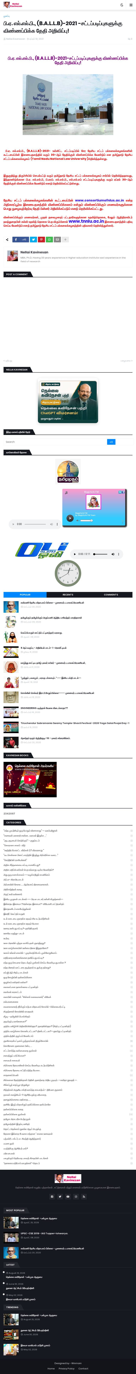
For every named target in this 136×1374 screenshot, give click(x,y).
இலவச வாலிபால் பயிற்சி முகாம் (20, 1299)
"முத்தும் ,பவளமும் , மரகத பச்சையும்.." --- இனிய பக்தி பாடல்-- (51, 678)
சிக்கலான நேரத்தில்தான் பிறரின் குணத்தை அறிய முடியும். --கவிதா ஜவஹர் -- (68, 1080)
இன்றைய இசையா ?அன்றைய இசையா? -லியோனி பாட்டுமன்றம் (68, 904)
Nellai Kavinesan (34, 252)
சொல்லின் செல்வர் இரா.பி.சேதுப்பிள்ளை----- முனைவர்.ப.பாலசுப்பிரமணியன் (57, 693)
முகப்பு (7, 16)
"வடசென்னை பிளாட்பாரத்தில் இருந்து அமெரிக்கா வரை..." (68, 855)
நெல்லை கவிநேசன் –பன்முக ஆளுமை (39, 1218)
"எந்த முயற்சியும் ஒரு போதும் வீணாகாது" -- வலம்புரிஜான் (68, 830)
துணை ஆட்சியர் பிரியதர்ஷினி (20, 1288)
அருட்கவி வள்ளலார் (68, 894)
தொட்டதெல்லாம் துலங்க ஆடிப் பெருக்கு (68, 1129)
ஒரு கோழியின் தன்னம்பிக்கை (68, 977)
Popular (25, 594)
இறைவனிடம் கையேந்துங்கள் (68, 909)
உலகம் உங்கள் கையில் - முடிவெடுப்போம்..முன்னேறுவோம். (68, 953)
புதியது (8, 360)
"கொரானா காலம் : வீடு (68, 845)
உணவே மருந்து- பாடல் (68, 933)
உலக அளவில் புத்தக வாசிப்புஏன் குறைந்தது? (68, 943)
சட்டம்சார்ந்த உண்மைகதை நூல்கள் (68, 1050)
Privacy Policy (66, 1368)
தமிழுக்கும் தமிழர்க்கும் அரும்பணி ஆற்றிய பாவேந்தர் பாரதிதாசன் (51, 617)
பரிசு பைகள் (68, 1153)
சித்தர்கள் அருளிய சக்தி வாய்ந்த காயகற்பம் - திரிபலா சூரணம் (68, 1090)
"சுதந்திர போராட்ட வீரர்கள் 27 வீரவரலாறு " (68, 850)
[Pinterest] (41, 239)
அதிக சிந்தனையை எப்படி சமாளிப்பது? (68, 865)
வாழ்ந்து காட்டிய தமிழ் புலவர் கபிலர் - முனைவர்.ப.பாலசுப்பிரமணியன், (53, 663)
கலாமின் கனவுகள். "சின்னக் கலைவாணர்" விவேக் (68, 997)
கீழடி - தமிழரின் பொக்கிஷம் (68, 1016)
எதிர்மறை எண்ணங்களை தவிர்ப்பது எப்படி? (68, 958)
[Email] (57, 239)
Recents (68, 594)
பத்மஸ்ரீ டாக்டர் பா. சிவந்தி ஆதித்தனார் (68, 1138)
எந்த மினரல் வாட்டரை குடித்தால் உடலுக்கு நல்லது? (68, 967)
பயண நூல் (68, 1143)
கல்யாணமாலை (68, 1002)
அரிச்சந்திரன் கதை (68, 889)
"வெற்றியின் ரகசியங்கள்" (68, 860)
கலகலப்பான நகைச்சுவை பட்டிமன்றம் (68, 987)
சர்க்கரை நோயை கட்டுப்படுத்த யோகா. (68, 1070)
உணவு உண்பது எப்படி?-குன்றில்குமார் (68, 928)
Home (51, 1368)
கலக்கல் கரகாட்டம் (68, 992)
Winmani (76, 1363)
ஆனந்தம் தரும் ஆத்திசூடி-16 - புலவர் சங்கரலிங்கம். (45, 738)
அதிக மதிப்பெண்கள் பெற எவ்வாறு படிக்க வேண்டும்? (68, 870)
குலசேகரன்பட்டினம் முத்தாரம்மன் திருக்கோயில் (68, 1041)
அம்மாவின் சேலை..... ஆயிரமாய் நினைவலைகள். (68, 884)
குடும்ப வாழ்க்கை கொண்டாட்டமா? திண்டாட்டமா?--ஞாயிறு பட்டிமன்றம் (68, 1031)
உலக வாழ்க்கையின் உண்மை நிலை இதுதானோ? (68, 948)
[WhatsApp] (49, 239)
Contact (83, 1368)
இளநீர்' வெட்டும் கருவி (68, 914)
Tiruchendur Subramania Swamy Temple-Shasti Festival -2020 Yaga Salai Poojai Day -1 (75, 723)
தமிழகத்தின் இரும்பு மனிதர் (68, 1124)
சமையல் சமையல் (68, 1060)
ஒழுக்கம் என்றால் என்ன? (68, 982)
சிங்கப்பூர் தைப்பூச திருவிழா (68, 1085)
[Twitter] (33, 239)
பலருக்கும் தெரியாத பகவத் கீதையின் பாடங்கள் (68, 1158)
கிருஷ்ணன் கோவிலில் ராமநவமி (68, 1011)
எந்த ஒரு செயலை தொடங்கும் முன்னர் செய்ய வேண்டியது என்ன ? (68, 962)
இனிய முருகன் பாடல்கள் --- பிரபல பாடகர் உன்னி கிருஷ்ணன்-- (68, 899)
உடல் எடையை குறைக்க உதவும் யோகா (68, 923)
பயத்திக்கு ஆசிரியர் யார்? (68, 1148)
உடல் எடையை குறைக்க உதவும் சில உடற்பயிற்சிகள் (68, 918)
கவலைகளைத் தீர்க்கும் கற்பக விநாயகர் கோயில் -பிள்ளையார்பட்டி (68, 1006)
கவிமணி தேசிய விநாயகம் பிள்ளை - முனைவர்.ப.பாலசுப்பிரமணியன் (52, 602)
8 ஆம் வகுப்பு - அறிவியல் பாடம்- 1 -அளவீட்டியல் (44, 648)
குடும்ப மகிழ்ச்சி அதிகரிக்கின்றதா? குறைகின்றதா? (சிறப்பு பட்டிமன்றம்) (68, 1026)
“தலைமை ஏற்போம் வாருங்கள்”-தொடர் (68, 1163)
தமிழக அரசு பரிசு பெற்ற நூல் (68, 1119)
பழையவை (126, 360)
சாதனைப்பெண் (68, 1075)
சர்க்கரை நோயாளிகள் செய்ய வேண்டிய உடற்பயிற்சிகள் (68, 1065)
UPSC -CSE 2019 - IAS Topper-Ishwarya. (44, 1233)
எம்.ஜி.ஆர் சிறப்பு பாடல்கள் (68, 972)
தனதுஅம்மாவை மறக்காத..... (68, 1099)
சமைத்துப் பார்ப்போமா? (68, 1055)
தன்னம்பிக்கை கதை (68, 1109)
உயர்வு (68, 938)
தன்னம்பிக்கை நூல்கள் (68, 1114)
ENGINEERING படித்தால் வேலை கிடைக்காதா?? (44, 708)
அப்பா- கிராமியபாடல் (68, 879)
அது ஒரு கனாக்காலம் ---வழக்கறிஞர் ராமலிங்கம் (68, 874)
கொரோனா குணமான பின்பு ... (68, 1046)
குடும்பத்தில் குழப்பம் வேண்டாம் (68, 1036)
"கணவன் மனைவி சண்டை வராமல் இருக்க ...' (68, 835)
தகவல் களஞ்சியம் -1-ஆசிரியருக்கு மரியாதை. (68, 1095)
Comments (111, 594)
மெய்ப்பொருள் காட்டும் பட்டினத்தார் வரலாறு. (41, 632)
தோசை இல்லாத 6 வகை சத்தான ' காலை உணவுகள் (68, 1134)
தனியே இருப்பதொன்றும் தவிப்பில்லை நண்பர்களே (68, 1104)
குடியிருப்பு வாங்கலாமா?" (68, 1021)
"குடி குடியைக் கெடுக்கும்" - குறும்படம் (68, 840)
